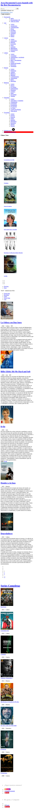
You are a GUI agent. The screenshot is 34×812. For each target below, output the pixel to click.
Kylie (3, 426)
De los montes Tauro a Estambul (10, 229)
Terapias (13, 96)
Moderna (13, 75)
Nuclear (13, 126)
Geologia (13, 47)
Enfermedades (14, 88)
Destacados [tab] (7, 293)
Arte (5, 23)
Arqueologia (14, 78)
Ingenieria (13, 123)
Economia (13, 44)
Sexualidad (13, 94)
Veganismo (13, 66)
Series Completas (10, 585)
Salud (12, 93)
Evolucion (3, 749)
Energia (13, 115)
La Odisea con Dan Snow (11, 322)
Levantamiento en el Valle (9, 159)
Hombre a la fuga (8, 483)
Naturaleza (7, 97)
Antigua (13, 72)
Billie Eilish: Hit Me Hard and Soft (15, 371)
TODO (12, 24)
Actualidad (13, 56)
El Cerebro (13, 87)
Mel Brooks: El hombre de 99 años (10, 702)
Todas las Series (15, 21)
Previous (6, 286)
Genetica (13, 91)
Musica (12, 35)
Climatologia (14, 102)
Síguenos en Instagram (10, 132)
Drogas (12, 85)
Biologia (13, 42)
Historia (6, 67)
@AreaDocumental (10, 791)
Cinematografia (15, 27)
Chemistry (3, 654)
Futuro (12, 118)
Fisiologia (13, 90)
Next (5, 288)
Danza (12, 29)
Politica (12, 61)
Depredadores (7, 533)
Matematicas (14, 48)
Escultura (13, 30)
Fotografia (13, 32)
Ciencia (6, 38)
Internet (13, 124)
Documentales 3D (15, 20)
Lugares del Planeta (16, 109)
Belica (12, 79)
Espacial (13, 117)
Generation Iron (5, 630)
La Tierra (13, 108)
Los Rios (5, 276)
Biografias (13, 81)
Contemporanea (15, 76)
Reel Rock (3, 607)
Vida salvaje (14, 111)
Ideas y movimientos (16, 60)
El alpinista (6, 183)
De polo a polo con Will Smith (9, 725)
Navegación (7, 17)
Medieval (13, 73)
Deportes (13, 58)
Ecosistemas (14, 105)
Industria (13, 120)
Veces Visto (7, 298)
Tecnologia (7, 112)
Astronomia (14, 41)
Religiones (13, 64)
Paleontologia (14, 50)
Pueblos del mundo (16, 63)
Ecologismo (14, 103)
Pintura (12, 36)
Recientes (6, 295)
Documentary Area (7, 12)
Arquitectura (14, 26)
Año (5, 299)
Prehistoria (13, 70)
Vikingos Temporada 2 (7, 678)
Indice (12, 18)
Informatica (14, 121)
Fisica (12, 45)
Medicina (6, 82)
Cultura (6, 53)
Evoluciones (4, 773)
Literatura (13, 33)
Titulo (5, 296)
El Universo (14, 106)
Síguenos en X (8, 130)
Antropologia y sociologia (17, 57)
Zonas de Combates (8, 206)
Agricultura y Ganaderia (17, 100)
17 (4, 577)
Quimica (13, 51)
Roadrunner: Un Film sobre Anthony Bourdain (13, 252)
